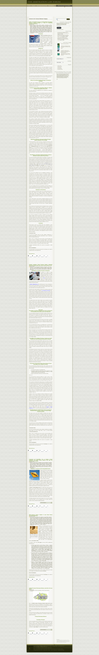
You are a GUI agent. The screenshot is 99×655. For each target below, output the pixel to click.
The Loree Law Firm (49, 2)
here (46, 551)
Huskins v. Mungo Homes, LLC (34, 284)
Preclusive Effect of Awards (41, 31)
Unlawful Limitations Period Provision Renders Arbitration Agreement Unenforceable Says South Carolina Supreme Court (40, 265)
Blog (61, 48)
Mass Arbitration (35, 30)
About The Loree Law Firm (65, 43)
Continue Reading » (43, 502)
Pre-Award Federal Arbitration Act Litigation (44, 268)
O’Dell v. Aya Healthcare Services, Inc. (46, 35)
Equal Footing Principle (43, 27)
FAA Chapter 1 (48, 27)
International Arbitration (45, 520)
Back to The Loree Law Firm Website (64, 5)
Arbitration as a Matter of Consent (37, 25)
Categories (33, 5)
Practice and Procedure (40, 30)
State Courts (49, 269)
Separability (37, 466)
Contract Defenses (33, 464)
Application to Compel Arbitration (34, 462)
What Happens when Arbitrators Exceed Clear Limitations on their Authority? (65, 54)
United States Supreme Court (36, 524)
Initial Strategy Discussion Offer (42, 5)
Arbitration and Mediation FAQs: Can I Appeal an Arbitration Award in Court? (65, 47)
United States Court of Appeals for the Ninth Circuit (37, 32)
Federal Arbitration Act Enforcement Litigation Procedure (41, 267)
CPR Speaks (59, 67)
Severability (38, 269)
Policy (30, 268)
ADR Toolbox (59, 65)
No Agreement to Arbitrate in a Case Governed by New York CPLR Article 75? (63, 32)
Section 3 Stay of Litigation (42, 523)
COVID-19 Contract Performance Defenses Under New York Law (42, 603)
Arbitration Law (44, 25)
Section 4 (35, 269)
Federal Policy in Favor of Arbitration (47, 465)
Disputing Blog (60, 68)
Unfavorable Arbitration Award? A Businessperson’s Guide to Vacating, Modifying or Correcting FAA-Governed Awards (62, 38)
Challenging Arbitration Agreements (37, 26)
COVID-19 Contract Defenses (45, 590)
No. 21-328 (34, 545)
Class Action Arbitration (45, 26)
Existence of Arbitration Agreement (41, 464)
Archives (29, 5)
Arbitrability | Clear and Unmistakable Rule (43, 462)
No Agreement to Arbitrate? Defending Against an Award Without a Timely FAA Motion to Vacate (62, 36)
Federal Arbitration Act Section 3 (38, 29)
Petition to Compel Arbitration (38, 522)
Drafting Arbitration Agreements (36, 27)
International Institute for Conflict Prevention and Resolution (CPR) (41, 521)
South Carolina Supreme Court (44, 269)
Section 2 (33, 269)
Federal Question (40, 520)
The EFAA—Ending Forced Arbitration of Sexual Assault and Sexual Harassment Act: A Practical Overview (65, 51)
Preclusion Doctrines (35, 31)
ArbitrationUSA (60, 66)
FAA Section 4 (32, 267)
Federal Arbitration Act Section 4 (46, 29)
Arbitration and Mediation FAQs (44, 517)
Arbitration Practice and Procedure (40, 463)
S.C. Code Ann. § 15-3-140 (46, 290)
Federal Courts (35, 520)
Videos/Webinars (51, 5)
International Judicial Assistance (48, 521)
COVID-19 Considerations (38, 590)
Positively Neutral (60, 69)
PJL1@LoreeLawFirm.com (43, 646)
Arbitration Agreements (37, 517)
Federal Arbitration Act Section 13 (43, 28)
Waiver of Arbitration (43, 524)
